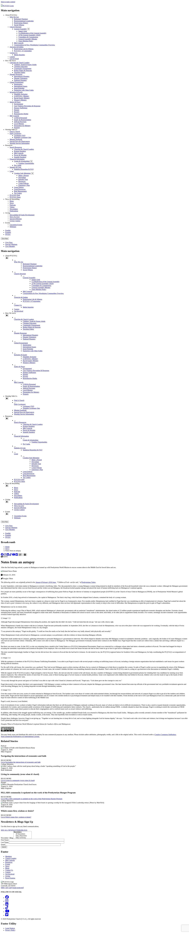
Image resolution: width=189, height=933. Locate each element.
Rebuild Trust (23, 179)
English (7, 230)
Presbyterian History (21, 23)
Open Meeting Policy (25, 41)
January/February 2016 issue (46, 582)
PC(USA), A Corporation (23, 51)
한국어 (7, 234)
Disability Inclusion (20, 94)
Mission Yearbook (16, 139)
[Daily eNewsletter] (23, 836)
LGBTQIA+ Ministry (21, 96)
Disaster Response (16, 74)
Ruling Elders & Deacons (23, 70)
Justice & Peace (15, 102)
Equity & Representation (22, 120)
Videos (12, 207)
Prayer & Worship (20, 155)
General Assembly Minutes (27, 39)
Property (17, 128)
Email (3, 844)
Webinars (13, 227)
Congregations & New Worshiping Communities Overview (34, 45)
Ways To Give (15, 217)
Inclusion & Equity (16, 92)
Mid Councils (18, 43)
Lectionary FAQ (19, 135)
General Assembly (20, 29)
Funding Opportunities (26, 163)
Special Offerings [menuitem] (11, 244)
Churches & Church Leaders (19, 63)
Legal (12, 171)
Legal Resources (19, 189)
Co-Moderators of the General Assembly (32, 33)
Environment (18, 104)
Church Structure (15, 27)
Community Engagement (22, 68)
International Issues (20, 86)
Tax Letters (18, 193)
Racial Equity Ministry (22, 98)
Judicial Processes (20, 122)
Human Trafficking (20, 108)
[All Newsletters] (23, 834)
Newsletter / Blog (7, 838)
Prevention (22, 177)
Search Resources (16, 147)
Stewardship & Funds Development (22, 215)
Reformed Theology (21, 19)
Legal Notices (19, 187)
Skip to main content (8, 2)
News (12, 203)
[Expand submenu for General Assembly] (28, 29)
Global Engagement (16, 82)
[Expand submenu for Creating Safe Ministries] (32, 173)
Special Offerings (16, 219)
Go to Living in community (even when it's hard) (18, 780)
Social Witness (19, 25)
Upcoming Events (16, 225)
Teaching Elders (19, 72)
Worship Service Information (20, 143)
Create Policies (23, 183)
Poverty (16, 112)
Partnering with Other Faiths (24, 90)
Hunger (16, 110)
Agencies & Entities (16, 47)
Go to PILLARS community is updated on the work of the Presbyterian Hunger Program (31, 799)
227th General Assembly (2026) (29, 35)
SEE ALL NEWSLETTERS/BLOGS (14, 830)
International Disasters (21, 76)
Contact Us (13, 53)
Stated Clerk (22, 31)
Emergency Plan (24, 185)
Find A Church (15, 131)
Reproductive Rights (21, 114)
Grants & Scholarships (22, 161)
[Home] (7, 6)
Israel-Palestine (19, 88)
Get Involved (14, 59)
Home (7, 547)
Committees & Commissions (28, 37)
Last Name (4, 842)
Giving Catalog (15, 221)
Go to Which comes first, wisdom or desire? (16, 817)
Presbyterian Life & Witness (23, 49)
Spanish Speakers (20, 157)
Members (8, 856)
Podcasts (13, 205)
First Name (5, 840)
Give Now (5, 238)
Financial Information (17, 159)
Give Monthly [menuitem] (10, 246)
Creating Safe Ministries (22, 173)
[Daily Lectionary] (23, 838)
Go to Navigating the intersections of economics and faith (20, 762)
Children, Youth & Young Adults (25, 65)
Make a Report (23, 175)
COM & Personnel (20, 118)
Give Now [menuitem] (9, 242)
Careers (12, 57)
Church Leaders (10, 858)
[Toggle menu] (2, 4)
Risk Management (20, 191)
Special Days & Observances (20, 141)
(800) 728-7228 (6, 888)
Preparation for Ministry (22, 126)
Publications (14, 211)
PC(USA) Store (15, 197)
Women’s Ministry (20, 100)
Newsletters (14, 209)
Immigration (18, 84)
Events (7, 864)
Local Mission (19, 124)
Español (8, 232)
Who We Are (14, 17)
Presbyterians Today (89, 582)
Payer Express (10, 878)
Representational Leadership (24, 21)
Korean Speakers (20, 151)
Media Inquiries (19, 55)
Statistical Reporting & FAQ (24, 169)
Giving (7, 876)
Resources (21, 181)
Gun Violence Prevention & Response (27, 106)
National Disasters (20, 80)
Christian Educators (21, 66)
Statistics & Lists (15, 167)
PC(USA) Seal (15, 195)
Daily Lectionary (15, 133)
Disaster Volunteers (20, 78)
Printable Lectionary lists (22, 137)
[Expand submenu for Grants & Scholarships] (31, 161)
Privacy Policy (10, 930)
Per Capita (17, 165)
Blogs (12, 201)
